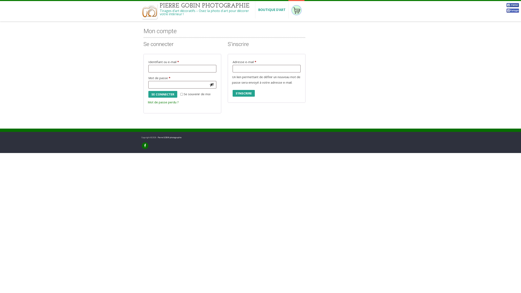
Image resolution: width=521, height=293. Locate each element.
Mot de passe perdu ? (163, 102)
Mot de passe (167, 78)
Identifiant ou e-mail (171, 62)
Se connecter (162, 94)
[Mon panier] (296, 10)
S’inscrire (244, 93)
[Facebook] (145, 145)
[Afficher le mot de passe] (212, 84)
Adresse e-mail (252, 62)
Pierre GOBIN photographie (170, 137)
